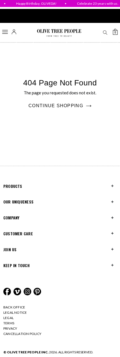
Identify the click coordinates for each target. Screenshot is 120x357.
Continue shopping (55, 105)
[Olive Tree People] (59, 33)
